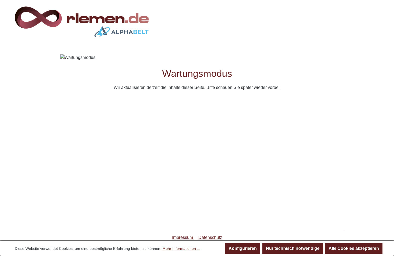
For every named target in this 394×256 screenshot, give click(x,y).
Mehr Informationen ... (181, 248)
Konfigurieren (243, 248)
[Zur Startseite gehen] (82, 21)
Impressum (183, 237)
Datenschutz (210, 237)
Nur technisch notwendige (292, 248)
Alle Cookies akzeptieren (354, 248)
